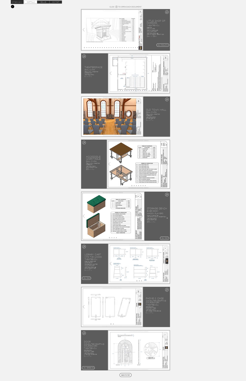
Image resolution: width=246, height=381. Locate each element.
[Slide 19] (124, 47)
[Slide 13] (144, 90)
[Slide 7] (131, 90)
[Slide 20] (126, 47)
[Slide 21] (128, 47)
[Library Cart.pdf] (84, 247)
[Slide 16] (117, 47)
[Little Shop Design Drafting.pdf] (116, 7)
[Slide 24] (135, 47)
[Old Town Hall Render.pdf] (167, 99)
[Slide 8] (133, 90)
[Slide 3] (122, 90)
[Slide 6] (95, 47)
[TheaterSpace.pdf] (84, 56)
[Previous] (83, 30)
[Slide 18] (122, 47)
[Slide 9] (102, 47)
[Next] (140, 30)
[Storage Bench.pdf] (167, 195)
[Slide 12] (142, 90)
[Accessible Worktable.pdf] (84, 143)
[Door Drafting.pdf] (84, 333)
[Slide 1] (84, 47)
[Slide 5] (93, 47)
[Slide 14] (113, 47)
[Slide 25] (137, 47)
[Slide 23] (133, 47)
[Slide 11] (106, 47)
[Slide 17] (153, 90)
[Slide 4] (91, 47)
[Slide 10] (104, 47)
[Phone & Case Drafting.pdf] (167, 290)
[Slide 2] (86, 47)
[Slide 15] (115, 47)
